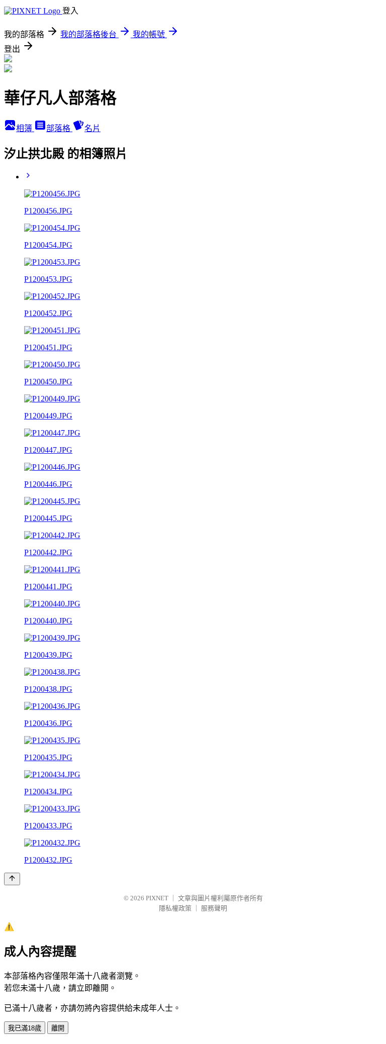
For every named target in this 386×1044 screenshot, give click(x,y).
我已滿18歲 (24, 1028)
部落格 (59, 128)
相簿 (25, 128)
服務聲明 (214, 908)
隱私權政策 (175, 908)
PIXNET (157, 898)
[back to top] (12, 879)
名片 (92, 128)
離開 (57, 1028)
